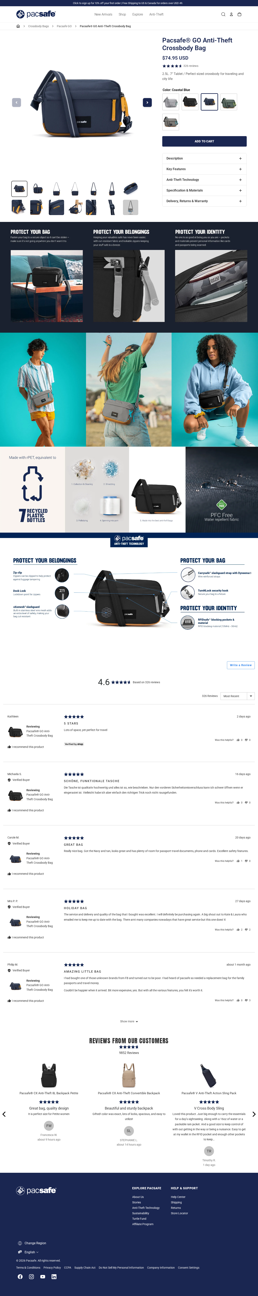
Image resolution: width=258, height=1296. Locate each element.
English (30, 1252)
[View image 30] (56, 189)
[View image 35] (19, 207)
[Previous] (4, 1114)
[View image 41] (131, 207)
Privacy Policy (52, 1267)
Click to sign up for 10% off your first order (97, 3)
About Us (138, 1197)
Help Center (178, 1197)
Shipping (176, 1202)
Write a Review (241, 665)
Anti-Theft (156, 14)
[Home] (18, 26)
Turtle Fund (139, 1218)
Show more (127, 1021)
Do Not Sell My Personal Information (121, 1267)
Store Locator (179, 1213)
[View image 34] (131, 189)
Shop (122, 14)
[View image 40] (112, 207)
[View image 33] (112, 189)
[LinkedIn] (54, 1277)
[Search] (223, 14)
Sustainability (140, 1213)
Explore (137, 14)
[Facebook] (20, 1277)
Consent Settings (188, 1267)
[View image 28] (19, 189)
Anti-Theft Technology (146, 1208)
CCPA (67, 1267)
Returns (176, 1208)
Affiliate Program (142, 1224)
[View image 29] (38, 189)
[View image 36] (38, 207)
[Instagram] (31, 1277)
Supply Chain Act (85, 1267)
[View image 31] (75, 189)
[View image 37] (56, 207)
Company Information (161, 1267)
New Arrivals (103, 14)
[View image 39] (93, 207)
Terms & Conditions (28, 1267)
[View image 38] (75, 207)
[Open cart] (239, 14)
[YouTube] (43, 1277)
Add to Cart (204, 141)
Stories (136, 1202)
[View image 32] (93, 189)
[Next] (253, 1114)
